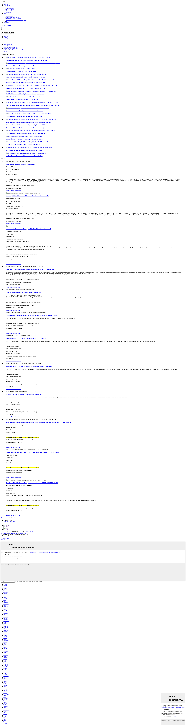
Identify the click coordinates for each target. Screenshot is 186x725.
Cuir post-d (3, 537)
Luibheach (11, 533)
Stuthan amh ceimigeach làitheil (13, 18)
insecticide (5, 533)
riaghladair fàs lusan (18, 533)
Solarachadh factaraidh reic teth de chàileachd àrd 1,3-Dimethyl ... (26, 133)
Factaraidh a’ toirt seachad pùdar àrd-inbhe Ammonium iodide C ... (26, 60)
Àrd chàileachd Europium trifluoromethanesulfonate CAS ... (24, 156)
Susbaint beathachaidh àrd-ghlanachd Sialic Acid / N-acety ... (24, 111)
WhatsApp (3, 539)
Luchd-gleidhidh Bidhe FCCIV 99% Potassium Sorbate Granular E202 (27, 196)
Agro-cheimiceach (10, 14)
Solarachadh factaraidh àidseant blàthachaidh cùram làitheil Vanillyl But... (28, 122)
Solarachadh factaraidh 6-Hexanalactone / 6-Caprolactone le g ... (25, 128)
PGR (2, 533)
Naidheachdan (6, 22)
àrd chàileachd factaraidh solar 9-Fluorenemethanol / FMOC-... (25, 150)
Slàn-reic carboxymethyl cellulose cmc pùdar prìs (21, 164)
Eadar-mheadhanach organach (13, 17)
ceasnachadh (9, 190)
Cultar (7, 6)
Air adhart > (5, 517)
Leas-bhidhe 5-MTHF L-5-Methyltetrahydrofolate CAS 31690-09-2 (26, 338)
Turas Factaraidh (10, 8)
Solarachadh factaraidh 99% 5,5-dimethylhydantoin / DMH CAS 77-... (27, 116)
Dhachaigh (6, 4)
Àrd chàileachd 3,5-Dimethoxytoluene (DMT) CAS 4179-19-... (24, 139)
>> (8, 517)
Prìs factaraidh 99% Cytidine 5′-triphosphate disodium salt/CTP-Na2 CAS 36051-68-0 (32, 483)
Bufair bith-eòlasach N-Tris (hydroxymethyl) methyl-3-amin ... (25, 94)
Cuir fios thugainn (7, 25)
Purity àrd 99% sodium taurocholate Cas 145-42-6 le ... (22, 99)
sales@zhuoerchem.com (9, 521)
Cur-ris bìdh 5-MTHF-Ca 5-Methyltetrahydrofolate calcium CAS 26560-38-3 (29, 366)
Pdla (25, 533)
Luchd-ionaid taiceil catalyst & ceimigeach (16, 20)
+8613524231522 (5, 538)
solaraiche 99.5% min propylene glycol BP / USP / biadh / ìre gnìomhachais (28, 229)
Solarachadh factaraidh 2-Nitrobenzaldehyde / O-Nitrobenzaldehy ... (26, 82)
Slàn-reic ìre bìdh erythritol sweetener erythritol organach (23, 292)
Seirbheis (8, 12)
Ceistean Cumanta (7, 24)
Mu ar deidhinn (7, 5)
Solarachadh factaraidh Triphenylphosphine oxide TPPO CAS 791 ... (27, 77)
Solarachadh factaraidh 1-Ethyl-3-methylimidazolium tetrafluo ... (25, 66)
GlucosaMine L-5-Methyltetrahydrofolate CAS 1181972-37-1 (24, 394)
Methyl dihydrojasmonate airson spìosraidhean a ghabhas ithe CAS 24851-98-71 (30, 269)
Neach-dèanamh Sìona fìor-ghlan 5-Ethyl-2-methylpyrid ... (23, 144)
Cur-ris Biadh (9, 16)
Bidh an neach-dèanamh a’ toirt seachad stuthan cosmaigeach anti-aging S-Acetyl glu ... (32, 105)
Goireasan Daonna (10, 9)
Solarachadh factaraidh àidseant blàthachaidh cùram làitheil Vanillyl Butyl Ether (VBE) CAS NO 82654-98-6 (39, 422)
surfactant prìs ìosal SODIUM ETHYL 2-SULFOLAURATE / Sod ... (26, 88)
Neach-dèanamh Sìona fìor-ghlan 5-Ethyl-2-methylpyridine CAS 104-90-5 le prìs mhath (32, 452)
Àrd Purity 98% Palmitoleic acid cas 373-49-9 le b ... (22, 71)
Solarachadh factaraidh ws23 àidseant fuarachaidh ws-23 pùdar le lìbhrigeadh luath (31, 315)
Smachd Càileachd (10, 10)
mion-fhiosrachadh (16, 190)
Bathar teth (28, 531)
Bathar (5, 13)
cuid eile (8, 21)
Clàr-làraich (34, 531)
